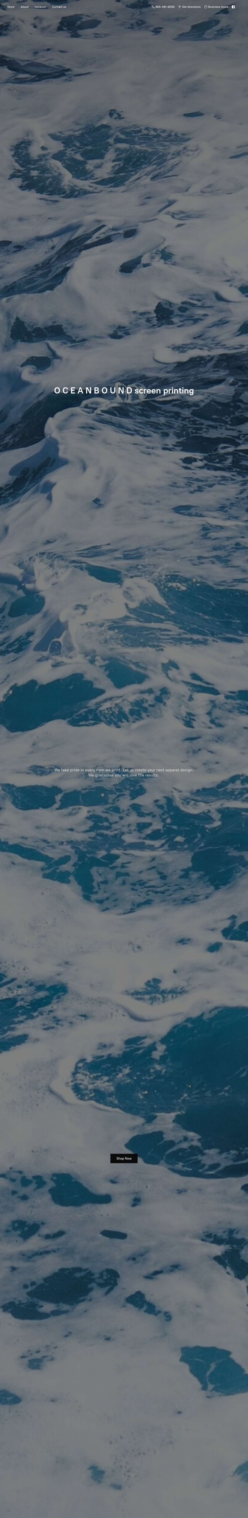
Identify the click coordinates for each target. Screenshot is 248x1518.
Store (11, 7)
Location (40, 7)
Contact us (59, 7)
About (25, 7)
